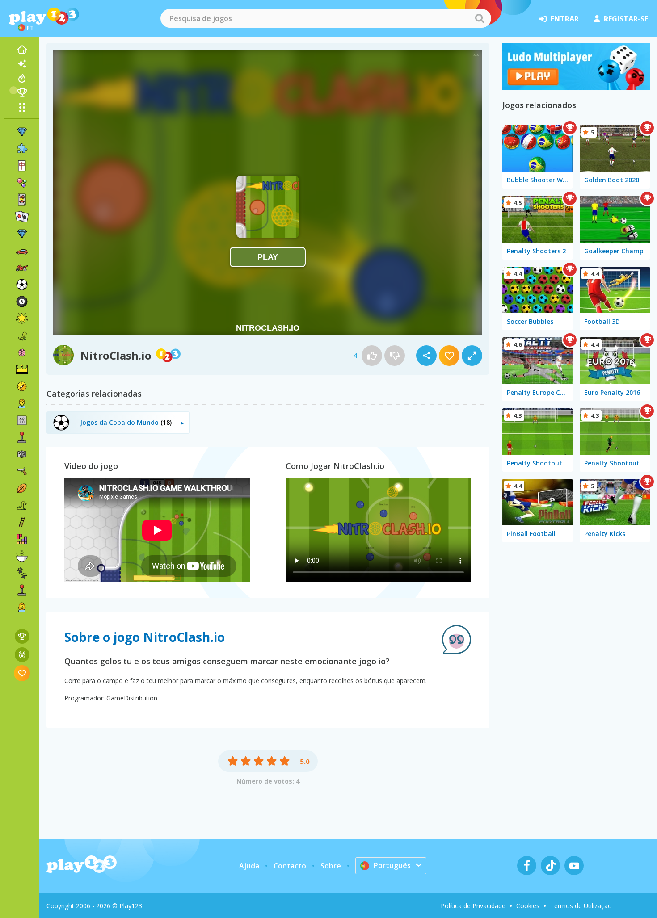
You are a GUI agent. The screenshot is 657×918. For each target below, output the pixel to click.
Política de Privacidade (473, 905)
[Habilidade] (21, 522)
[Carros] (21, 250)
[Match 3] (21, 131)
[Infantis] (21, 403)
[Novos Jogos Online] (21, 64)
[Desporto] (21, 488)
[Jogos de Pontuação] (22, 636)
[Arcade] (21, 437)
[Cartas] (21, 199)
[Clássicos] (21, 505)
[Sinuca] (21, 301)
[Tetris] (21, 539)
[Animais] (21, 573)
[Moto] (21, 267)
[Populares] (21, 78)
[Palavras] (21, 420)
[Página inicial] (21, 49)
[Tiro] (21, 471)
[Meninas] (21, 607)
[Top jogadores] (21, 92)
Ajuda (249, 866)
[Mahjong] (21, 165)
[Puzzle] (21, 148)
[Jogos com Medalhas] (22, 654)
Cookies (527, 905)
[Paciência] (21, 216)
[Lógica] (21, 352)
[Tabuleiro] (21, 454)
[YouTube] (574, 865)
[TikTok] (550, 865)
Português (392, 865)
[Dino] (21, 335)
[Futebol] (21, 284)
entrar (565, 19)
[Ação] (21, 386)
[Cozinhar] (21, 556)
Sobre (330, 866)
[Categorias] (21, 107)
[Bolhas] (21, 182)
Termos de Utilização (581, 905)
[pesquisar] (479, 18)
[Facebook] (526, 865)
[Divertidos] (21, 318)
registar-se (626, 19)
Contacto (290, 866)
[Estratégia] (21, 369)
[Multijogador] (21, 590)
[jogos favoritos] (22, 673)
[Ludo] (576, 87)
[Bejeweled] (21, 233)
